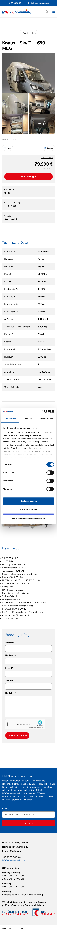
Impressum (6, 928)
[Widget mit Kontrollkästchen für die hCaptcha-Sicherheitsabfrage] (25, 724)
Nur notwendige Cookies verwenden (28, 518)
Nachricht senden (17, 735)
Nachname (11, 655)
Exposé (50, 148)
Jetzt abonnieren (28, 823)
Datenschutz (23, 928)
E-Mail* (5, 808)
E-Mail (9, 668)
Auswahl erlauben (28, 509)
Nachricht (10, 693)
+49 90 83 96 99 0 (15, 3)
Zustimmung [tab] (10, 419)
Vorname (10, 642)
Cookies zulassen (28, 501)
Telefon (9, 680)
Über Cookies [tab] (46, 419)
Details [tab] (28, 419)
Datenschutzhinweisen (21, 799)
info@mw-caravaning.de (40, 3)
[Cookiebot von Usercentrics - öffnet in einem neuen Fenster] (42, 411)
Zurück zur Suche (29, 33)
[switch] (50, 472)
